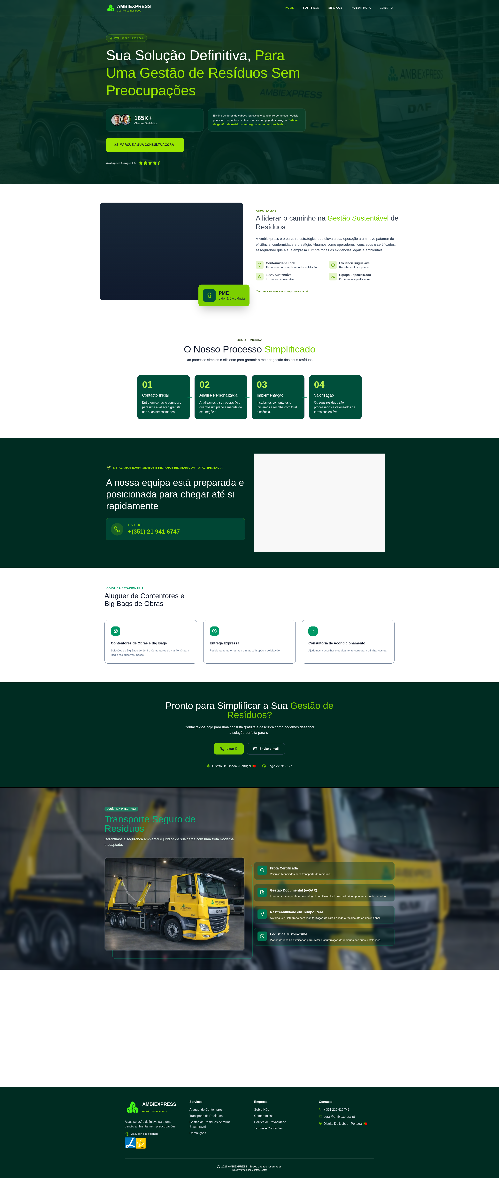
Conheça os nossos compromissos (280, 291)
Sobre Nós (261, 1109)
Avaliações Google (118, 163)
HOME (289, 7)
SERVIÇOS (335, 7)
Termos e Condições (268, 1128)
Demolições (197, 1133)
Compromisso (263, 1115)
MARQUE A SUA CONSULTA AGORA (147, 144)
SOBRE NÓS (311, 7)
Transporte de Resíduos (206, 1115)
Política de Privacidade (270, 1122)
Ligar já (231, 748)
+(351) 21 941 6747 (154, 531)
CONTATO (386, 7)
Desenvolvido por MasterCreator (249, 1170)
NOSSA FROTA (361, 7)
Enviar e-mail (269, 748)
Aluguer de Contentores (205, 1109)
